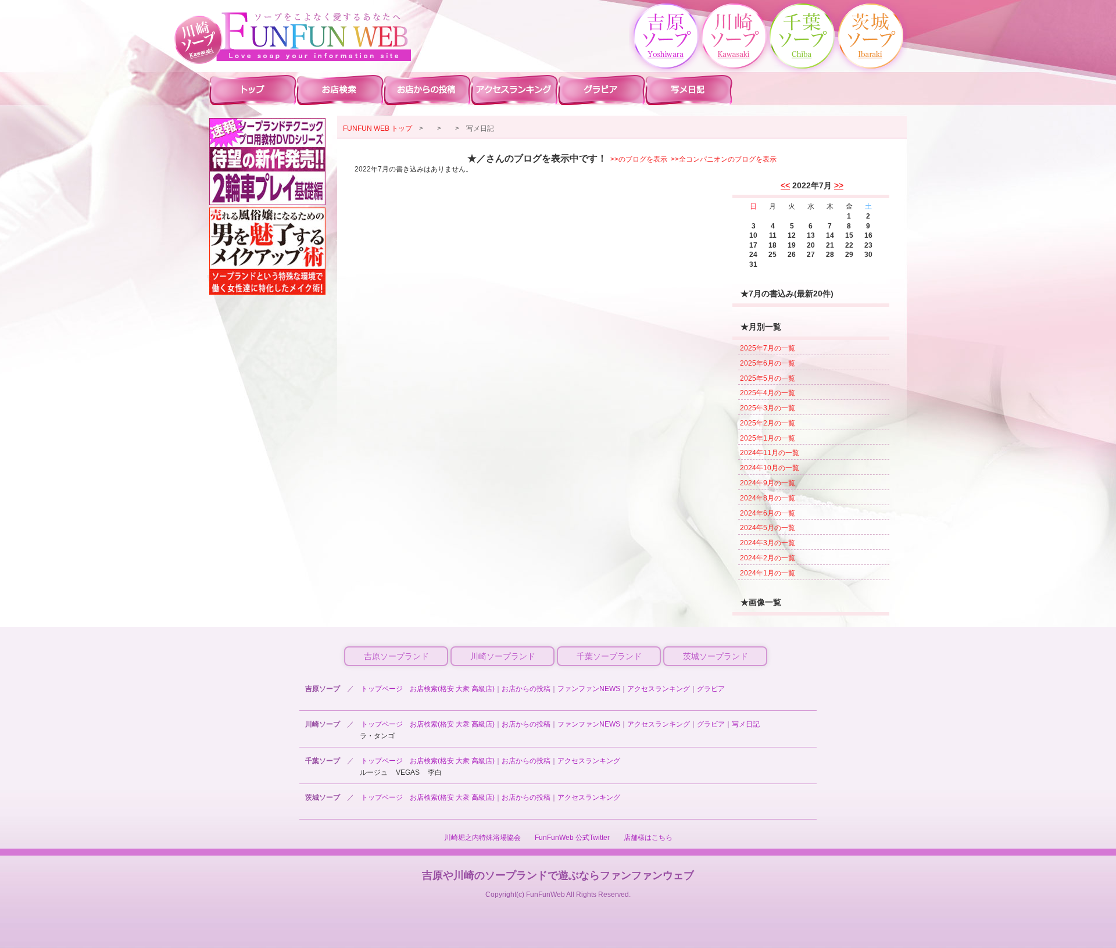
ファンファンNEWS (588, 689)
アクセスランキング (658, 689)
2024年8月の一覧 (767, 498)
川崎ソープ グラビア (601, 89)
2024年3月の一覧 (767, 543)
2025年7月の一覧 (767, 348)
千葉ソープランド (609, 656)
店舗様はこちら (648, 837)
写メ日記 (746, 724)
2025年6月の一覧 (767, 363)
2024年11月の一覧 (769, 453)
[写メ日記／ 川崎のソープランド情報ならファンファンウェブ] (314, 36)
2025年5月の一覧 (767, 378)
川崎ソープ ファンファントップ (252, 89)
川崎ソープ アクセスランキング (514, 89)
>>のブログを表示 (638, 159)
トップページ (382, 689)
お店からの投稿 (526, 689)
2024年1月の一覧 (767, 573)
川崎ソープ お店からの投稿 (427, 89)
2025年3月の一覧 (767, 408)
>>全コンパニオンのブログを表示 (724, 159)
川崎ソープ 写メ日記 (688, 89)
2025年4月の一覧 (767, 393)
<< (785, 185)
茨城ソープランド (715, 656)
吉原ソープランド (396, 656)
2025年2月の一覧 (767, 423)
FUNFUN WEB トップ (377, 128)
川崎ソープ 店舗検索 (340, 89)
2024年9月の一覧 (767, 483)
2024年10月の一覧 (769, 468)
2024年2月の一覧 (767, 558)
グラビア (711, 689)
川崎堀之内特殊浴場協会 (482, 837)
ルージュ (374, 772)
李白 (435, 772)
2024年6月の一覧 (767, 513)
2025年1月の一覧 (767, 438)
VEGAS (408, 772)
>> (838, 185)
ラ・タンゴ (377, 736)
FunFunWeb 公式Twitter (572, 837)
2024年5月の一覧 (767, 528)
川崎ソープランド (502, 656)
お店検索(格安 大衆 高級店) (452, 689)
